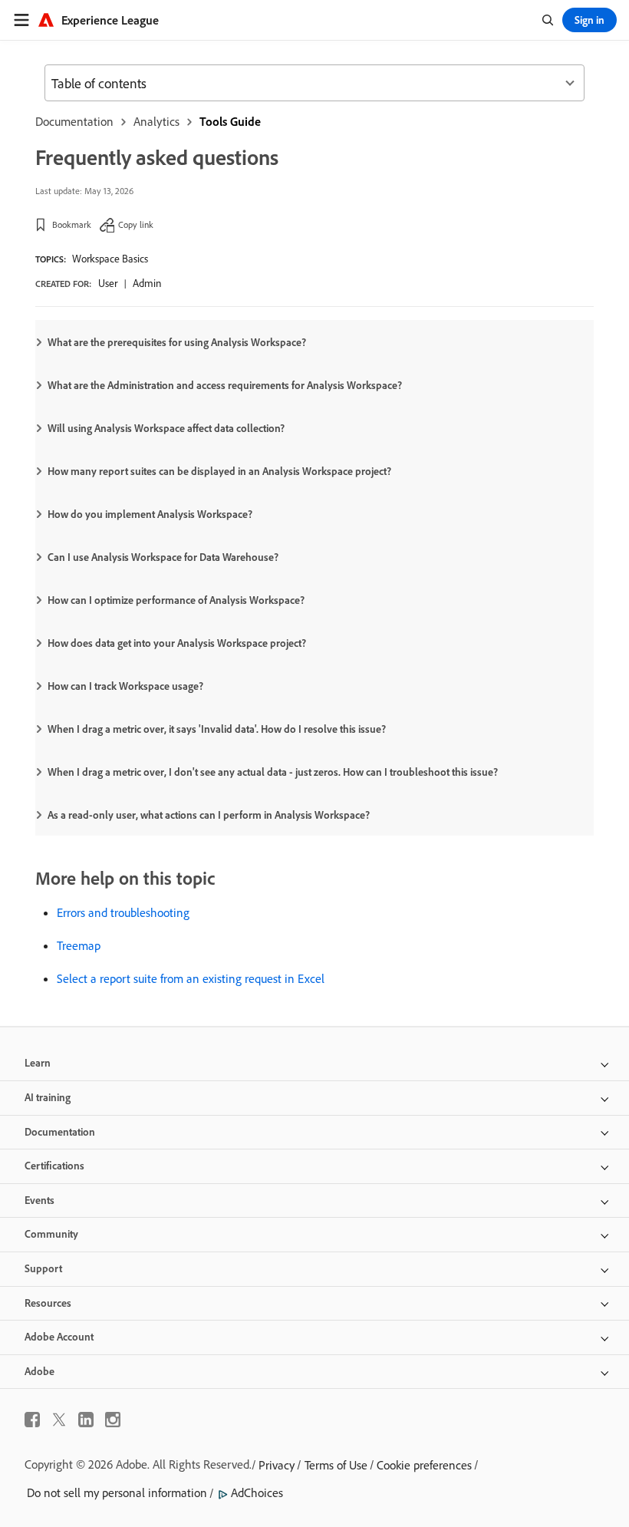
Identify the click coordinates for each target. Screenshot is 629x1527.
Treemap (78, 945)
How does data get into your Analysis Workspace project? (177, 643)
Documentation (74, 121)
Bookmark (71, 224)
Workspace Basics (110, 258)
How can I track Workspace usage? (125, 686)
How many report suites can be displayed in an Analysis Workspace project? (219, 471)
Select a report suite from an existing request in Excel (190, 978)
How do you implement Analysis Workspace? (150, 514)
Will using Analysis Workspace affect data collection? (166, 428)
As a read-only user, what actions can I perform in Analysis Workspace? (209, 815)
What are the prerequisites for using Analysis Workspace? (177, 342)
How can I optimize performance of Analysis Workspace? (176, 600)
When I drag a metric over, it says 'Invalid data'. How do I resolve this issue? (217, 729)
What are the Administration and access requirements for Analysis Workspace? (225, 385)
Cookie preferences (424, 1465)
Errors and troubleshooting (123, 912)
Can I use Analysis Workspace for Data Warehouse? (163, 557)
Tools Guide (230, 121)
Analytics (156, 121)
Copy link (135, 224)
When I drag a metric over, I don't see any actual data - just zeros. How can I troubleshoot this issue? (273, 772)
